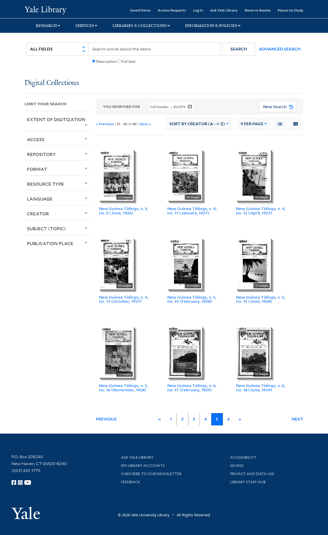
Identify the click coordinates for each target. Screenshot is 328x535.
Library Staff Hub (248, 482)
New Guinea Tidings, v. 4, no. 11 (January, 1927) (192, 210)
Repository (41, 154)
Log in (198, 10)
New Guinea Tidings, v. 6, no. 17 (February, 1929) (192, 387)
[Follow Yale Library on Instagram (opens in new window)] (20, 482)
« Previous (105, 123)
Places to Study (290, 10)
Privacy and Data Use (252, 474)
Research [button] (46, 25)
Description (106, 61)
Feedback (130, 482)
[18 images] (116, 263)
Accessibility (243, 457)
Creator (38, 214)
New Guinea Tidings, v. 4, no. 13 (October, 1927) (123, 299)
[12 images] (116, 174)
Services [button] (84, 25)
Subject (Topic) (46, 228)
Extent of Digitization (56, 119)
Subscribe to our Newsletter (151, 474)
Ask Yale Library (224, 10)
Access (35, 139)
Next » (145, 123)
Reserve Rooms (258, 10)
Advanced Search (280, 49)
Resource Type (45, 184)
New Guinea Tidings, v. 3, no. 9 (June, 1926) (123, 210)
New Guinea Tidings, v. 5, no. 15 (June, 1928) (260, 299)
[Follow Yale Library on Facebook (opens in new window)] (14, 482)
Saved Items (140, 10)
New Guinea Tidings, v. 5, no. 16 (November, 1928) (123, 387)
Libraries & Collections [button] (139, 25)
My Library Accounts (143, 466)
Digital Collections (52, 83)
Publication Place (50, 243)
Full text (128, 61)
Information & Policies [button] (211, 25)
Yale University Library (45, 9)
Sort (197, 123)
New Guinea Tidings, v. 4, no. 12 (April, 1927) (260, 210)
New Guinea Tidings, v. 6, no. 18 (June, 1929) (260, 387)
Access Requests (172, 10)
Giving (237, 466)
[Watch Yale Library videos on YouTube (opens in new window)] (27, 482)
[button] (238, 49)
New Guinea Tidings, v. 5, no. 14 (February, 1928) (192, 299)
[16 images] (184, 174)
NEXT (297, 419)
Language (40, 199)
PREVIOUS (106, 419)
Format (37, 169)
